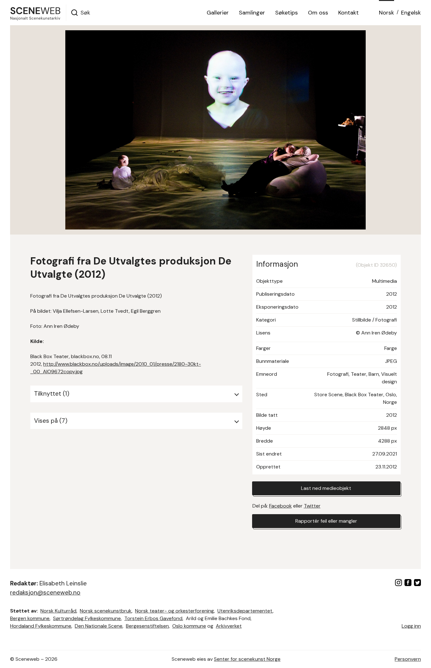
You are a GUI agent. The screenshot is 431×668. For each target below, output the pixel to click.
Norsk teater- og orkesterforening (174, 610)
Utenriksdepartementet (245, 610)
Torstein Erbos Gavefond (153, 618)
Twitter (312, 505)
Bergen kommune (30, 618)
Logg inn (411, 626)
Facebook (280, 505)
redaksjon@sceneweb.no (45, 592)
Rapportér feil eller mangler (326, 521)
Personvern (408, 659)
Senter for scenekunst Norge (247, 659)
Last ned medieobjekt (326, 488)
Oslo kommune (189, 626)
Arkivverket (229, 626)
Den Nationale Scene (98, 626)
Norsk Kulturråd (58, 610)
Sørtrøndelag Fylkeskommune (87, 618)
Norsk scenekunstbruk (106, 610)
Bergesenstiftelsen (147, 626)
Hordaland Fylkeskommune (40, 626)
